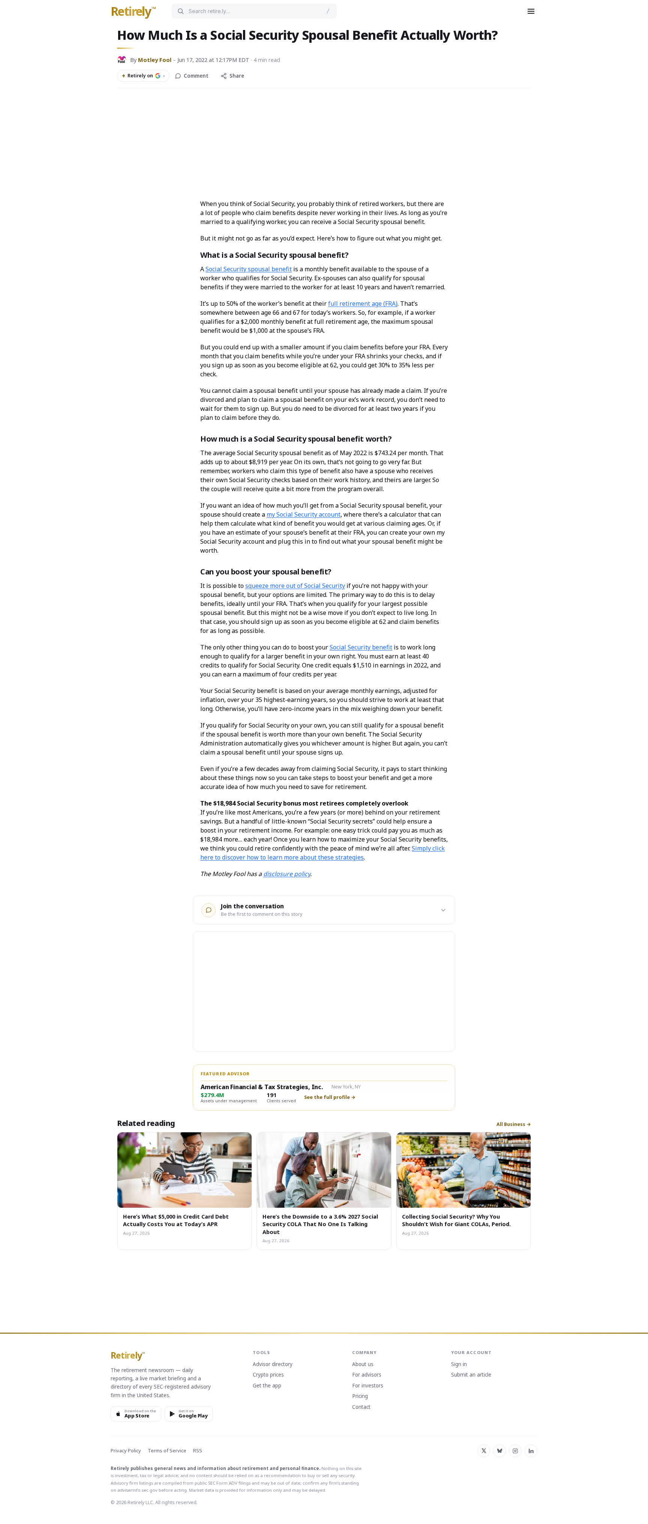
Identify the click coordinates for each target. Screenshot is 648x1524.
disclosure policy (286, 874)
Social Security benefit (361, 647)
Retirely (133, 11)
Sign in (459, 1365)
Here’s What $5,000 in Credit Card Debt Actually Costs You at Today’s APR (176, 1220)
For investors (367, 1386)
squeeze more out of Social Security (295, 586)
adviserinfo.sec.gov (137, 1490)
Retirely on (143, 76)
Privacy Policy (126, 1450)
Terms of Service (167, 1450)
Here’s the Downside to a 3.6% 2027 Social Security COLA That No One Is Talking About (320, 1224)
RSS (197, 1450)
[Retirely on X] (483, 1450)
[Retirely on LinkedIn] (531, 1450)
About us (363, 1365)
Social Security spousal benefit (249, 269)
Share (237, 75)
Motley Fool (154, 59)
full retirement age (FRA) (363, 303)
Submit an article (471, 1375)
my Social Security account (303, 514)
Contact (361, 1407)
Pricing (360, 1396)
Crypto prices (268, 1375)
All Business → (513, 1124)
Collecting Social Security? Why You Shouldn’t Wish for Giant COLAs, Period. (456, 1220)
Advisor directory (272, 1365)
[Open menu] (531, 11)
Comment (196, 75)
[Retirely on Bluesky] (499, 1450)
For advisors (366, 1375)
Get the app (267, 1386)
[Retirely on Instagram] (515, 1450)
